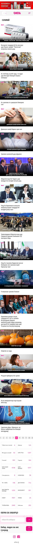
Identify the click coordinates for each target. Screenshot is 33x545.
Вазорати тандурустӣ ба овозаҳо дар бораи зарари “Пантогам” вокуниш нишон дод (12, 47)
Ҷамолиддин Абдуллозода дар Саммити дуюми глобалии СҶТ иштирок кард (11, 236)
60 (29, 438)
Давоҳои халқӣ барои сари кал (11, 129)
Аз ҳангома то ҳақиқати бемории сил (12, 103)
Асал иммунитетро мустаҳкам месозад (11, 401)
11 (26, 438)
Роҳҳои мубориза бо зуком (10, 376)
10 (23, 438)
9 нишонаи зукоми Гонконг (10, 292)
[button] (29, 13)
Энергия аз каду (6, 351)
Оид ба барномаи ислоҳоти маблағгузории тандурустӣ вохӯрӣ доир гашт (10, 207)
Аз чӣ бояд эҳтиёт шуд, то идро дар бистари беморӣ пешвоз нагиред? (12, 76)
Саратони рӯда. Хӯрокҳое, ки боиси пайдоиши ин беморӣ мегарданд (10, 429)
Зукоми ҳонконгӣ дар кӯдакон (11, 154)
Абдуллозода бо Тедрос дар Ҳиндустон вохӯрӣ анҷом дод (11, 180)
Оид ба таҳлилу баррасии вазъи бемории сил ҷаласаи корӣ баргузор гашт (12, 265)
